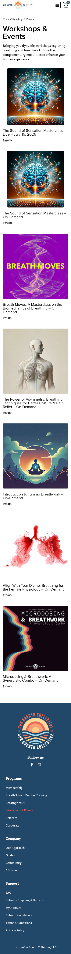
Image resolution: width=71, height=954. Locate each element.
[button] (57, 5)
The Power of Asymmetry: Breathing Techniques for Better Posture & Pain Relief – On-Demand (33, 402)
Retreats (11, 818)
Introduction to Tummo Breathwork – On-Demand (33, 496)
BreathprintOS (15, 803)
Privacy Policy (15, 930)
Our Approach (15, 848)
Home (6, 19)
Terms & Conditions (19, 923)
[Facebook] (32, 764)
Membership (14, 788)
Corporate (12, 825)
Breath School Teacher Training (26, 795)
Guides (10, 855)
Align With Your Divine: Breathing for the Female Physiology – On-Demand (34, 587)
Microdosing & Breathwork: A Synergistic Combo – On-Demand (31, 678)
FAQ (9, 892)
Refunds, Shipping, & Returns (25, 900)
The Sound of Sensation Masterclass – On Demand (34, 215)
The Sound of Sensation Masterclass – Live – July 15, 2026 (34, 132)
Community (14, 863)
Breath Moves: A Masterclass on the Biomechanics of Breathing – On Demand (32, 308)
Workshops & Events (19, 810)
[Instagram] (39, 764)
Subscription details (19, 915)
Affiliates (11, 870)
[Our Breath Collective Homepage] (22, 5)
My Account (13, 907)
